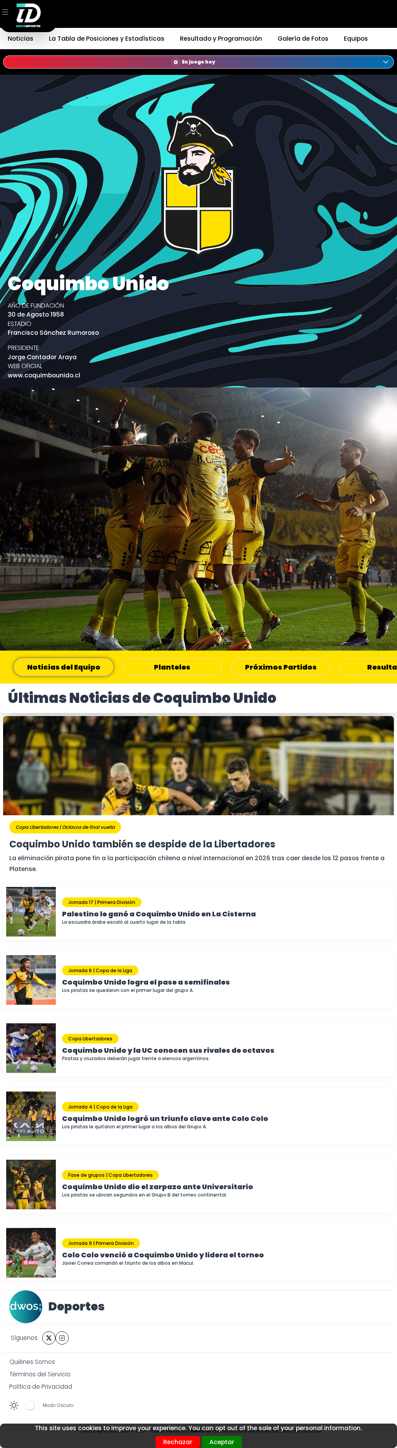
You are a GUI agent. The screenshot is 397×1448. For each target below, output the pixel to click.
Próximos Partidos (281, 667)
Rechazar (177, 1442)
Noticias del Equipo (63, 667)
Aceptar (221, 1442)
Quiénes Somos (32, 1362)
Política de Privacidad (40, 1387)
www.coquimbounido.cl (44, 375)
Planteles (172, 667)
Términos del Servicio (40, 1374)
